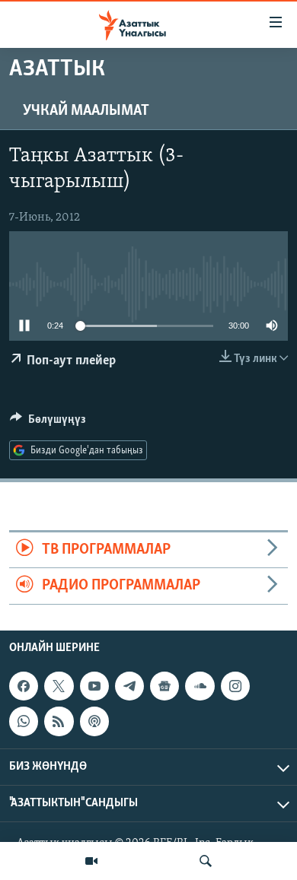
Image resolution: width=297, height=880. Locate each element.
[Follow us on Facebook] (23, 686)
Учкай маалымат (86, 111)
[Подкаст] (94, 721)
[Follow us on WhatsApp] (23, 721)
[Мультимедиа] (91, 861)
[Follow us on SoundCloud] (199, 686)
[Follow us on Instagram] (235, 686)
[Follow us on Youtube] (94, 686)
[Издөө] (205, 861)
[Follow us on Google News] (164, 686)
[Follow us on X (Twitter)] (58, 686)
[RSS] (58, 721)
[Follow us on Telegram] (129, 686)
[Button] (48, 422)
